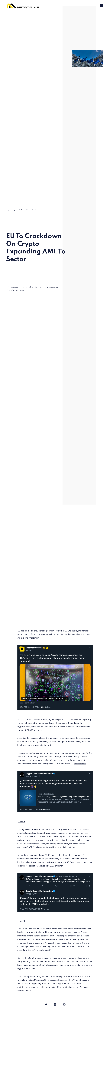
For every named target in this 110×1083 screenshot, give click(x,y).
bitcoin (24, 287)
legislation (13, 290)
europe (15, 287)
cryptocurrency (51, 287)
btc (31, 287)
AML (22, 290)
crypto (39, 287)
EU (8, 287)
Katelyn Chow (24, 210)
